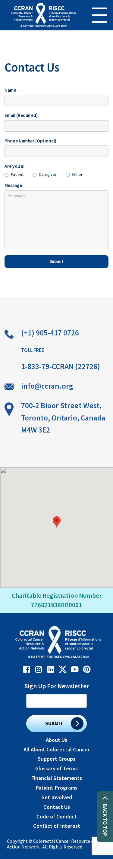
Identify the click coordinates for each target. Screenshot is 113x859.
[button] (95, 15)
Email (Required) (21, 115)
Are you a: (14, 166)
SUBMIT (54, 723)
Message (13, 185)
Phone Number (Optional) (30, 141)
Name (10, 90)
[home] (42, 15)
